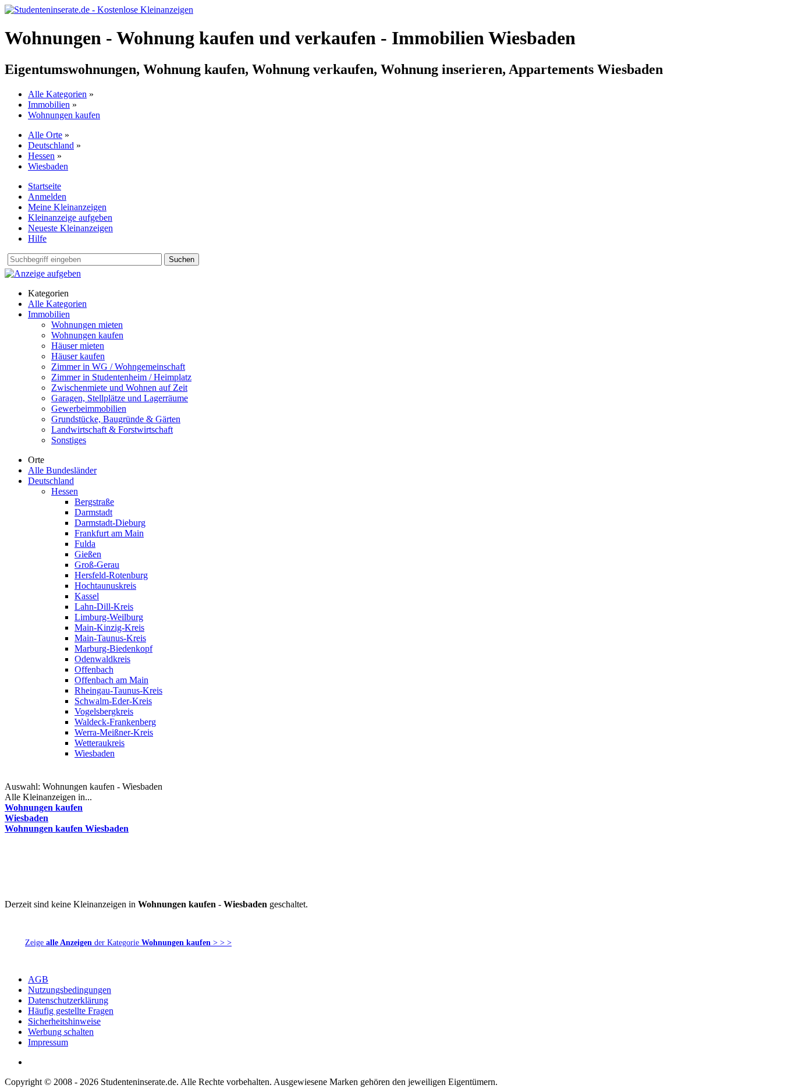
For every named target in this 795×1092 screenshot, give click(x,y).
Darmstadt (93, 512)
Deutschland (51, 145)
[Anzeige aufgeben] (43, 273)
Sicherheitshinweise (64, 1021)
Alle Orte (45, 135)
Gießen (87, 554)
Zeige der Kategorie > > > (128, 942)
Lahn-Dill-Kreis (103, 607)
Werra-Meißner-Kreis (113, 732)
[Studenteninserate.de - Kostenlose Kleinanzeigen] (99, 10)
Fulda (84, 544)
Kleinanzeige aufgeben (70, 217)
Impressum (48, 1042)
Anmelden (47, 197)
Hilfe (37, 238)
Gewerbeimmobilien (88, 409)
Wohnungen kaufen (64, 115)
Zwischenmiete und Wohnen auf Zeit (119, 388)
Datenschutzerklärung (68, 1000)
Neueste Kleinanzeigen (70, 228)
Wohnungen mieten (87, 325)
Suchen (181, 259)
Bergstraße (94, 502)
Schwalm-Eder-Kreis (113, 701)
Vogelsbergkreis (103, 711)
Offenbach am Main (111, 680)
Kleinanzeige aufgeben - (118, 926)
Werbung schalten (61, 1032)
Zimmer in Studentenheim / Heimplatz (121, 377)
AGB (38, 979)
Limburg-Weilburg (108, 617)
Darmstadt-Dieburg (109, 523)
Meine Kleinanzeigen (67, 207)
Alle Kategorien (57, 94)
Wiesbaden (48, 166)
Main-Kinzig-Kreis (109, 627)
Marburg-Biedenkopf (113, 648)
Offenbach (93, 669)
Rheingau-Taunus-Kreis (118, 690)
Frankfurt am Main (109, 533)
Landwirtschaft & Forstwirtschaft (112, 429)
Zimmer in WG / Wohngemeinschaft (118, 367)
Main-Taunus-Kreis (110, 638)
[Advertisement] (216, 870)
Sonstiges (68, 440)
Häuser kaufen (78, 356)
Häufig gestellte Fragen (70, 1011)
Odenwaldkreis (102, 659)
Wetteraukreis (99, 743)
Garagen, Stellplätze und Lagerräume (119, 398)
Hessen (41, 156)
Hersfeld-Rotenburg (111, 575)
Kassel (86, 596)
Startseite (44, 186)
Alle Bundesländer (62, 470)
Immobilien (49, 104)
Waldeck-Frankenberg (115, 722)
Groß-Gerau (96, 565)
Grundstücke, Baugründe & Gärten (115, 419)
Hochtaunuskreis (105, 586)
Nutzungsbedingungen (69, 990)
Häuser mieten (77, 346)
